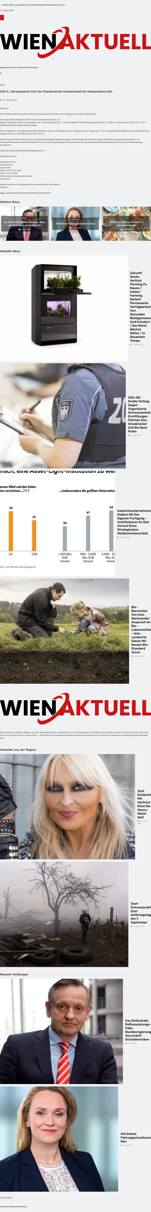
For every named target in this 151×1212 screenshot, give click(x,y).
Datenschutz (14, 1207)
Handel (20, 68)
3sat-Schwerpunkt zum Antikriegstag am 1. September (141, 913)
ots (7, 187)
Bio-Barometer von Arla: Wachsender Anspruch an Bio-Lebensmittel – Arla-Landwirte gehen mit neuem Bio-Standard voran (141, 629)
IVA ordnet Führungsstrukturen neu (24, 223)
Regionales (4, 68)
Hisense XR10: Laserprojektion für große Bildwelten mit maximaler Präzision (33, 5)
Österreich (13, 68)
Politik (26, 68)
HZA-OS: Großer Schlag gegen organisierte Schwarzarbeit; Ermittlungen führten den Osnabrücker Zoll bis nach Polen (139, 414)
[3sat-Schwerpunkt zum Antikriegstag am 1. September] (64, 914)
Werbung (23, 1207)
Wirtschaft (34, 68)
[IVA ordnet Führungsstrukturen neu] (59, 1139)
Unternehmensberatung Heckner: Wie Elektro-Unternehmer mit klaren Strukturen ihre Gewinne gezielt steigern (126, 225)
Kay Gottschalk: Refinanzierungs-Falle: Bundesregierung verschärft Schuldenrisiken (138, 1030)
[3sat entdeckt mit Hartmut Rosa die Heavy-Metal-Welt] (67, 806)
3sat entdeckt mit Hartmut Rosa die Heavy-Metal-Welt (144, 804)
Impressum (4, 1207)
